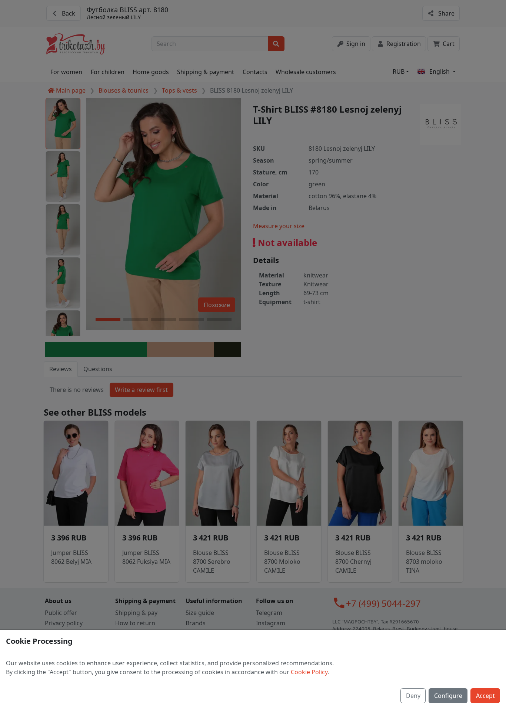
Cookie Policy (309, 672)
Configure (448, 696)
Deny (413, 696)
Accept (485, 696)
